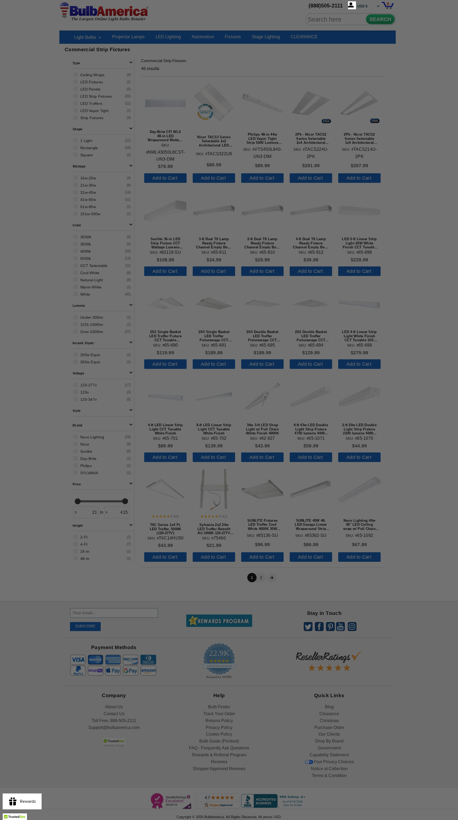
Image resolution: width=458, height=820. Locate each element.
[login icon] (352, 5)
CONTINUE (229, 453)
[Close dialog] (284, 350)
